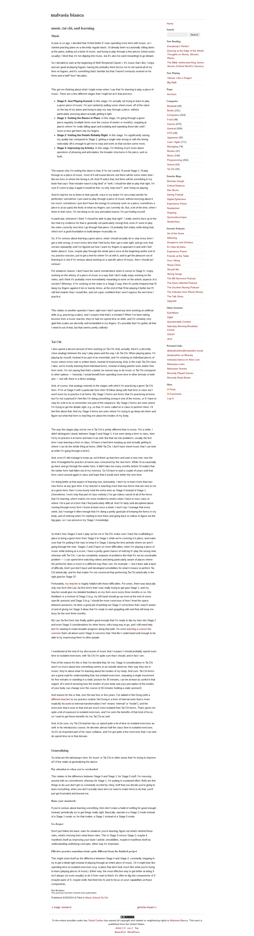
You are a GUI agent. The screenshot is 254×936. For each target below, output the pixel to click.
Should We (173, 269)
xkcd (169, 338)
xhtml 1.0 (120, 928)
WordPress (133, 932)
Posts (172, 389)
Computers (173, 115)
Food (170, 119)
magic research (62, 907)
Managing (172, 146)
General (171, 128)
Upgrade (172, 301)
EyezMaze (172, 312)
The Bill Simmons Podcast (181, 278)
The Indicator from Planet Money (185, 292)
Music (88, 897)
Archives (171, 94)
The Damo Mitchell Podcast (182, 283)
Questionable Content (179, 321)
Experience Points (177, 203)
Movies (171, 151)
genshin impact (145, 907)
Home (170, 23)
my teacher (71, 583)
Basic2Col (120, 932)
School (96, 897)
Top (137, 928)
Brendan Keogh (175, 181)
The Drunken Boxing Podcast (183, 287)
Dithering (172, 238)
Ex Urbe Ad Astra (176, 247)
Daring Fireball (175, 194)
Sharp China (174, 265)
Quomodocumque (177, 217)
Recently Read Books (179, 377)
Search (170, 29)
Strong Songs (174, 274)
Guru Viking (173, 260)
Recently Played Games (180, 373)
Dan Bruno (173, 190)
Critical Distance (176, 185)
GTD (169, 133)
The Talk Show (175, 296)
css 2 (130, 928)
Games (171, 124)
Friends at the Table (178, 256)
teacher (65, 699)
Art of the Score (175, 233)
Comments (175, 394)
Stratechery (173, 221)
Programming (174, 160)
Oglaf (170, 317)
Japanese (172, 137)
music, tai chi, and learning (72, 28)
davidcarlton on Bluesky (180, 355)
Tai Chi (104, 897)
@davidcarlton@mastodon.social (185, 350)
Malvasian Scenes (177, 368)
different (55, 699)
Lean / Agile (173, 142)
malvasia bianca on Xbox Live (183, 359)
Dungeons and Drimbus (180, 242)
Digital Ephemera (176, 199)
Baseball (171, 106)
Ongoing (171, 212)
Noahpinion (173, 208)
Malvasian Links (176, 364)
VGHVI (171, 334)
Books (170, 110)
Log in (170, 398)
